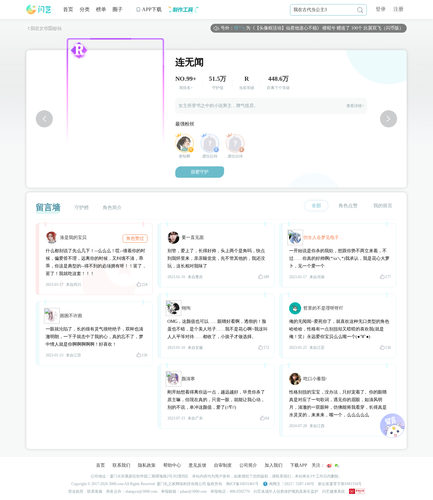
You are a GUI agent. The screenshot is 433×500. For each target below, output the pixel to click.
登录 (381, 9)
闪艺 (39, 9)
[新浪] (329, 466)
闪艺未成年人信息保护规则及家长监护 (286, 491)
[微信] (336, 466)
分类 (85, 9)
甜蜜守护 (200, 172)
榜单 (101, 9)
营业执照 (75, 491)
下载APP (298, 465)
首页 (68, 9)
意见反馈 (197, 465)
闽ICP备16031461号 (242, 484)
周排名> (186, 88)
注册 (398, 9)
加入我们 (273, 465)
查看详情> (355, 106)
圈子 (118, 9)
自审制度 (223, 465)
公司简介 (248, 465)
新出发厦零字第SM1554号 (340, 484)
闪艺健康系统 (333, 491)
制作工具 (183, 9)
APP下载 (149, 9)
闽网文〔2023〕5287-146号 (291, 484)
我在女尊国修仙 (43, 28)
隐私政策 (147, 465)
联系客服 (94, 491)
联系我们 (121, 465)
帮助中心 (172, 465)
